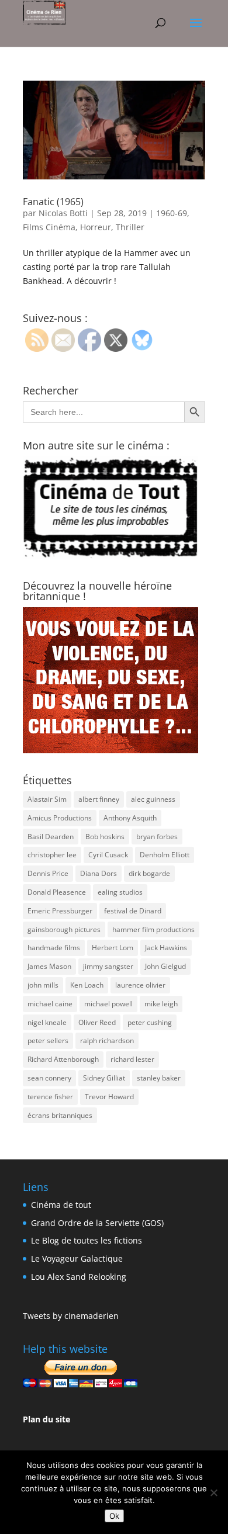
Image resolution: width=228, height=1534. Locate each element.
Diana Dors (98, 873)
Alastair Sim (47, 799)
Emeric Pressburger (59, 911)
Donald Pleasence (56, 892)
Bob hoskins (105, 837)
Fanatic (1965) (53, 201)
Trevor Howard (109, 1097)
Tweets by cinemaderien (71, 1315)
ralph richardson (107, 1040)
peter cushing (149, 1022)
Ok (114, 1516)
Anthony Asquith (130, 818)
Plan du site (46, 1419)
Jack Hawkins (166, 948)
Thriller (130, 227)
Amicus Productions (59, 818)
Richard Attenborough (63, 1059)
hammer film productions (153, 929)
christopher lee (52, 855)
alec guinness (153, 799)
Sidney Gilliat (104, 1078)
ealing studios (120, 892)
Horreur (95, 227)
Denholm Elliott (164, 855)
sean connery (49, 1078)
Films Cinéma (49, 227)
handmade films (53, 948)
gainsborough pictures (64, 929)
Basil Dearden (50, 837)
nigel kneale (47, 1022)
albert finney (98, 799)
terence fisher (50, 1097)
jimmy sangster (108, 966)
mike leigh (161, 1004)
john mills (42, 985)
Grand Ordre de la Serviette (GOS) (97, 1222)
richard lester (132, 1059)
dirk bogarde (149, 873)
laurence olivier (140, 985)
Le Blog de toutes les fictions (86, 1240)
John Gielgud (165, 966)
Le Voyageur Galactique (77, 1258)
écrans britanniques (59, 1115)
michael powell (108, 1004)
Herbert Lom (112, 948)
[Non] (213, 1492)
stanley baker (159, 1078)
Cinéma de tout (61, 1204)
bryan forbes (157, 837)
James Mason (49, 966)
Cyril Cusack (108, 855)
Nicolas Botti (63, 213)
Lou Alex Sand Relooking (78, 1276)
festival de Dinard (132, 911)
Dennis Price (47, 873)
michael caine (49, 1004)
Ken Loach (86, 985)
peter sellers (47, 1040)
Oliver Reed (97, 1022)
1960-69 (171, 213)
